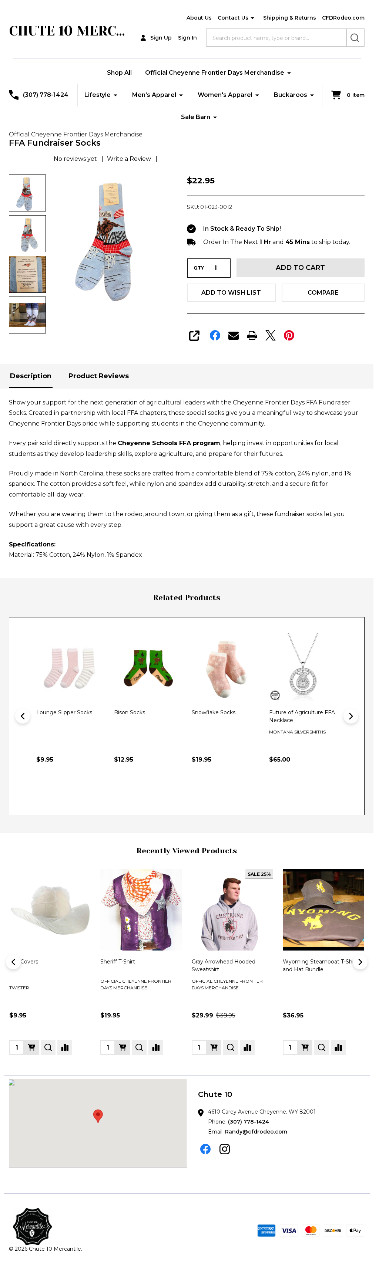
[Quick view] (75, 791)
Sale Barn (195, 117)
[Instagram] (224, 1149)
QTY (199, 268)
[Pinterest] (289, 335)
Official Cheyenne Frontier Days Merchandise (214, 72)
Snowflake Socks (213, 712)
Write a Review (129, 158)
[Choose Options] (58, 791)
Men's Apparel (154, 94)
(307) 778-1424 (248, 1121)
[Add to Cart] (136, 791)
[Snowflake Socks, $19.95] (226, 667)
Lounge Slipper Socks (64, 712)
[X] (270, 335)
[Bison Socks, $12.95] (148, 667)
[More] (252, 18)
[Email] (233, 335)
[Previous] (22, 716)
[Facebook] (215, 335)
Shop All (119, 72)
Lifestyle (97, 94)
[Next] (350, 716)
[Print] (252, 335)
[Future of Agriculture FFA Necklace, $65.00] (303, 667)
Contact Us (233, 17)
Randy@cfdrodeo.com (256, 1131)
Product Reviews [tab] (98, 376)
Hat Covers (23, 961)
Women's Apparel (225, 94)
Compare (323, 292)
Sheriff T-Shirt (117, 961)
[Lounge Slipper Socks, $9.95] (70, 667)
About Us (199, 17)
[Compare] (64, 1047)
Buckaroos (290, 94)
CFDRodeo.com (343, 17)
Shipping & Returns (289, 17)
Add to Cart (300, 268)
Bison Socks (129, 712)
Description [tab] (30, 376)
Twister (19, 987)
